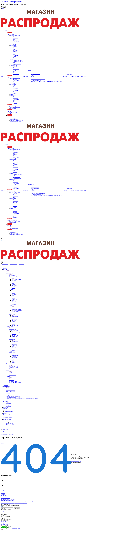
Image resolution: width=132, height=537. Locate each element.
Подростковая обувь (13, 366)
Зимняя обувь (15, 316)
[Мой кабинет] (1, 238)
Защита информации (5, 498)
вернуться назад (77, 462)
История (3, 491)
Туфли (13, 307)
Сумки (10, 372)
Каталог (8, 271)
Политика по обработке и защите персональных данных (14, 503)
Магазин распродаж (9, 434)
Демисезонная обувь (16, 279)
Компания (8, 403)
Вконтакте (5, 431)
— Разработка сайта (15, 528)
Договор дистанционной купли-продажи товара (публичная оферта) (17, 501)
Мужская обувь (12, 329)
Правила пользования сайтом (7, 500)
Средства (11, 378)
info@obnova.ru (5, 429)
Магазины (3, 494)
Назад (7, 270)
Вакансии (3, 493)
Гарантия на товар (5, 496)
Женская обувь (12, 275)
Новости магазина (6, 506)
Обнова (2, 434)
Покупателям (9, 388)
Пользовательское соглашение (8, 499)
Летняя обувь (15, 291)
